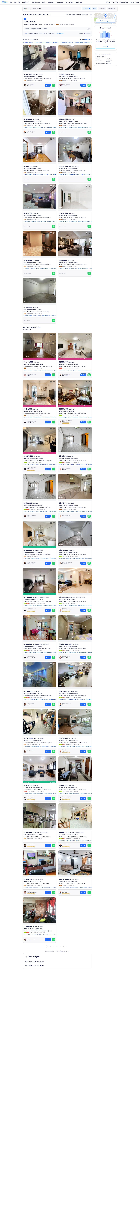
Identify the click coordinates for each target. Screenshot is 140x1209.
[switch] (90, 14)
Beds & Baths (111, 8)
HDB (94, 8)
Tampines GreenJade (100, 63)
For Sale (52, 951)
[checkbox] (51, 47)
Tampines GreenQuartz (98, 59)
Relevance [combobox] (85, 39)
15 (63, 946)
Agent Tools (78, 2)
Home (47, 951)
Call (48, 85)
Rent (15, 2)
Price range (102, 8)
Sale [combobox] (25, 8)
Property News (69, 2)
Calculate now (59, 33)
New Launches (36, 2)
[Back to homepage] (4, 2)
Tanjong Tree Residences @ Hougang (109, 60)
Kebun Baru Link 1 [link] (64, 951)
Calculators (51, 2)
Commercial (59, 2)
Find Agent (25, 2)
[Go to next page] (66, 946)
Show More (108, 63)
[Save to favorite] (54, 47)
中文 (109, 2)
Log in (137, 2)
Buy (11, 2)
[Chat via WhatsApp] (53, 85)
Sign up (132, 2)
